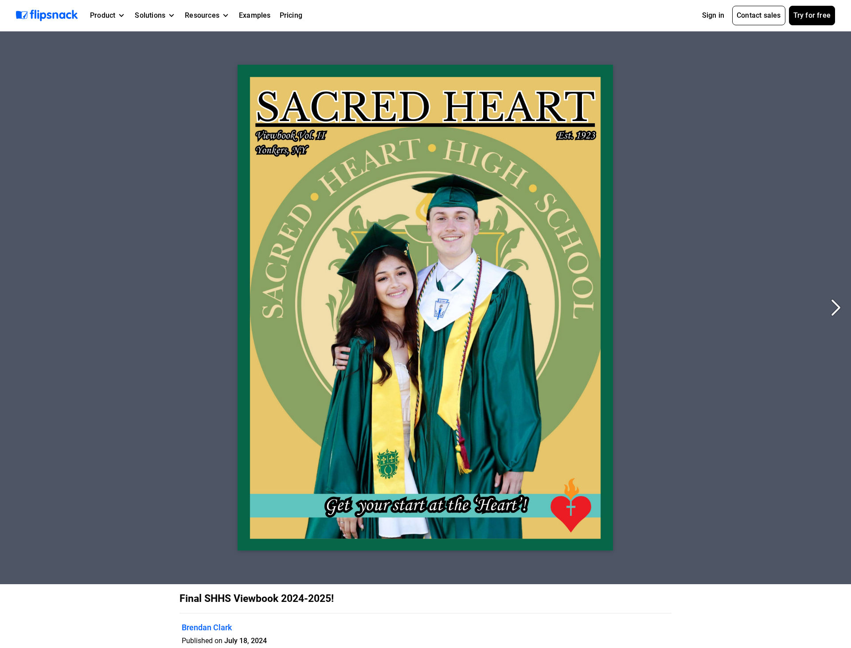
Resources (202, 15)
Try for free (812, 15)
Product (102, 15)
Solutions (150, 15)
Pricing (291, 15)
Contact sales (759, 15)
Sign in (713, 15)
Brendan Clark (207, 627)
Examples (255, 15)
